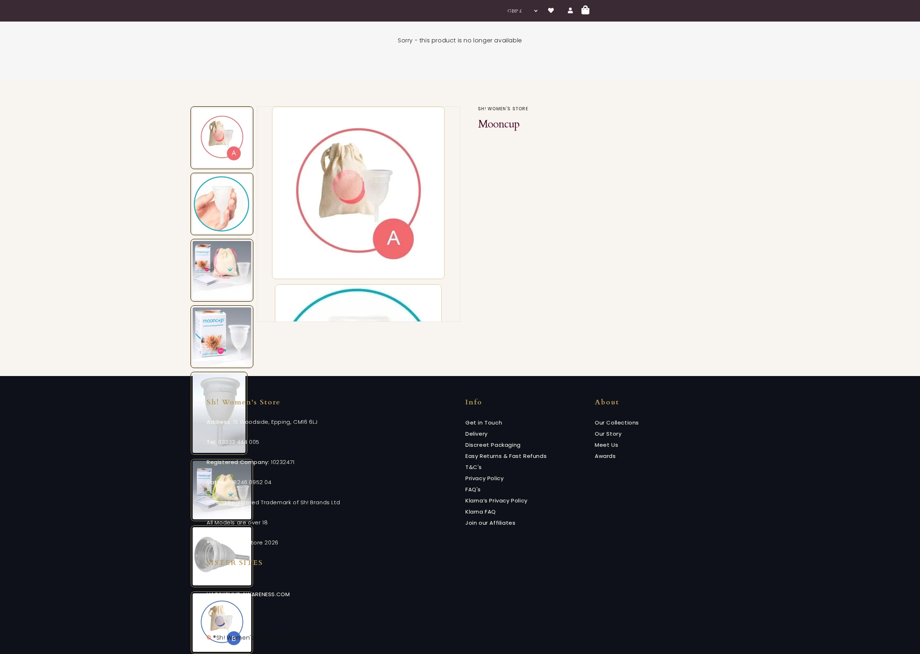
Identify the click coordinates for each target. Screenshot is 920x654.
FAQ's (473, 489)
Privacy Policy (484, 478)
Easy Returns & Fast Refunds (506, 456)
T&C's (473, 467)
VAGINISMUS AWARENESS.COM (248, 594)
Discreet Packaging (493, 445)
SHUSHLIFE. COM (228, 583)
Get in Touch (483, 422)
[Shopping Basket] (585, 11)
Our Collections (617, 422)
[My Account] (570, 10)
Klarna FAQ (480, 511)
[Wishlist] (551, 10)
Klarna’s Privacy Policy (496, 500)
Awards (605, 456)
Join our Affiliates (490, 523)
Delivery (476, 433)
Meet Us (606, 445)
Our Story (608, 433)
